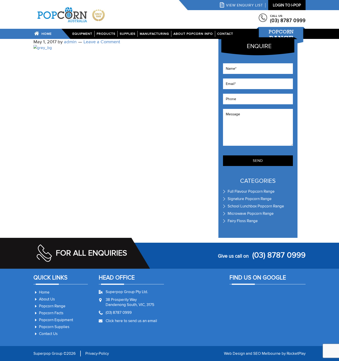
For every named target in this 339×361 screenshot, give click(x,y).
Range (281, 35)
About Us (47, 299)
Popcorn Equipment (56, 319)
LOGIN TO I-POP (287, 5)
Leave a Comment (101, 42)
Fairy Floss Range (243, 220)
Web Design (234, 353)
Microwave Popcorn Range (251, 213)
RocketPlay (296, 353)
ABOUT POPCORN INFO (193, 34)
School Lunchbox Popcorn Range (256, 206)
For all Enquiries (91, 253)
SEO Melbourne (267, 353)
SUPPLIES (127, 34)
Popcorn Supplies (54, 326)
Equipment (82, 34)
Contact (225, 34)
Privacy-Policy (97, 353)
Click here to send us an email (131, 320)
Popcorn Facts (51, 313)
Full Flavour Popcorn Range (251, 191)
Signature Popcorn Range (250, 198)
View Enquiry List (244, 5)
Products (106, 34)
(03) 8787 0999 (288, 20)
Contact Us (48, 333)
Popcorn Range (52, 306)
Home (47, 34)
